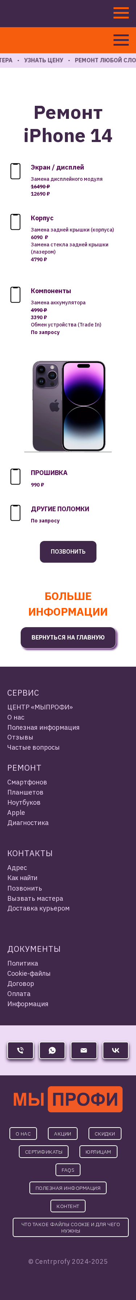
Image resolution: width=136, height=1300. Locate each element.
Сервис (23, 692)
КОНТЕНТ (68, 1206)
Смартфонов (27, 782)
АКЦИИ (62, 1133)
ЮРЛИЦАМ (98, 1152)
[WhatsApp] (52, 1050)
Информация (28, 1004)
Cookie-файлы (29, 973)
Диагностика (28, 822)
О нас (15, 717)
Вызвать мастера (35, 898)
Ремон (21, 767)
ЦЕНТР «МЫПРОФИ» (40, 707)
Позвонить (24, 888)
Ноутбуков (24, 802)
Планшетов (25, 792)
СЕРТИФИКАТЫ (44, 1152)
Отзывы (20, 737)
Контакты (30, 853)
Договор (20, 983)
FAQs (68, 1170)
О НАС (23, 1133)
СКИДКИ (105, 1133)
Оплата (18, 993)
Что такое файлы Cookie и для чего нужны (70, 1227)
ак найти (24, 878)
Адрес (17, 867)
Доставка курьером (38, 908)
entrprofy (54, 1261)
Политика (22, 963)
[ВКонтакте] (116, 1050)
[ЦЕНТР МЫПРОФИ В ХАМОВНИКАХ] (20, 1050)
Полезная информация (43, 727)
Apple (16, 812)
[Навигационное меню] (121, 40)
